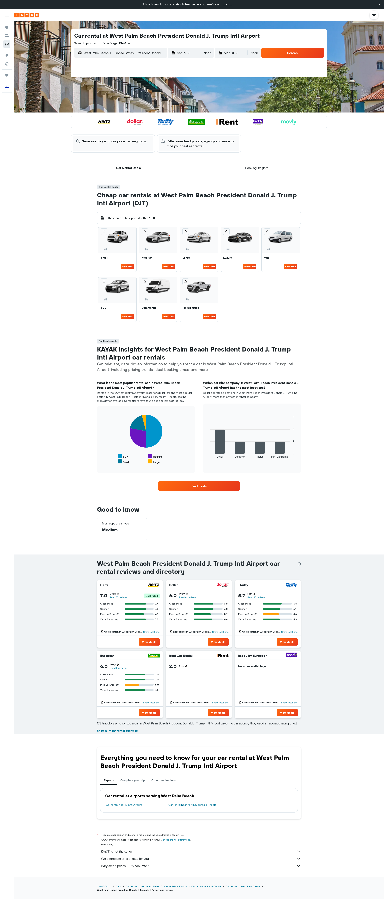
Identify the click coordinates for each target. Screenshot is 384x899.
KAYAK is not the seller (116, 851)
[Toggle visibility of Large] (154, 461)
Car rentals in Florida (175, 886)
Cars (118, 886)
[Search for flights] (7, 27)
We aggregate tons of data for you (125, 859)
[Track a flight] (7, 64)
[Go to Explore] (7, 55)
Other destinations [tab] (163, 780)
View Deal (127, 266)
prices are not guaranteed (176, 839)
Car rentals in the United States (142, 886)
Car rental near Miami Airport (124, 805)
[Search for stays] (7, 36)
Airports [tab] (108, 780)
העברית (227, 4)
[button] (379, 4)
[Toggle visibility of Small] (123, 461)
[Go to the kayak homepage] (26, 15)
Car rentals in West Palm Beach (243, 886)
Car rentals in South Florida (206, 886)
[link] (199, 486)
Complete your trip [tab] (132, 780)
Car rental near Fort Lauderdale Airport (192, 805)
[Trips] (7, 75)
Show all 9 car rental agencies (117, 730)
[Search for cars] (7, 44)
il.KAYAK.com (104, 886)
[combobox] (85, 43)
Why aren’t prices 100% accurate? (125, 866)
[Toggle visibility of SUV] (123, 456)
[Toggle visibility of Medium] (155, 456)
